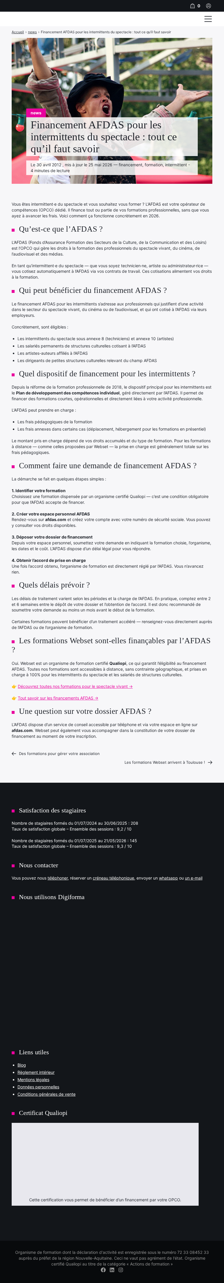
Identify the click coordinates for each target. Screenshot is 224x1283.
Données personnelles (38, 1086)
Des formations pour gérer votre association (59, 753)
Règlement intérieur (36, 1072)
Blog (22, 1064)
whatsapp (168, 877)
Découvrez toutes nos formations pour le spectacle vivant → (75, 686)
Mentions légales (33, 1079)
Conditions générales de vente (47, 1094)
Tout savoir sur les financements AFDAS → (58, 697)
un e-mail (193, 877)
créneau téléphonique (113, 877)
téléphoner (58, 877)
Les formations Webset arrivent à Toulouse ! (165, 762)
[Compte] (208, 6)
